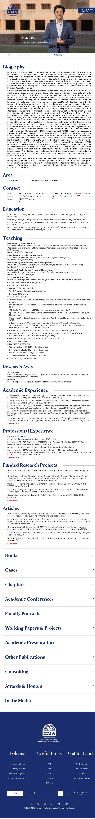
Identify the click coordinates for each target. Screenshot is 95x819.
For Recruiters (81, 769)
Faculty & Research (25, 55)
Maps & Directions (81, 778)
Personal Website (82, 193)
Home (10, 55)
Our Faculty (44, 55)
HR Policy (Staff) (17, 769)
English (15, 793)
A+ (53, 793)
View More (12, 423)
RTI (49, 764)
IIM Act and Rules (17, 764)
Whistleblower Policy (17, 778)
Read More (12, 500)
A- (68, 793)
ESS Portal (49, 778)
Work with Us (81, 764)
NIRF (49, 769)
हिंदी (33, 793)
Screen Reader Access (80, 793)
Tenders (81, 773)
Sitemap (49, 773)
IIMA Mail (49, 783)
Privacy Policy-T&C (17, 773)
